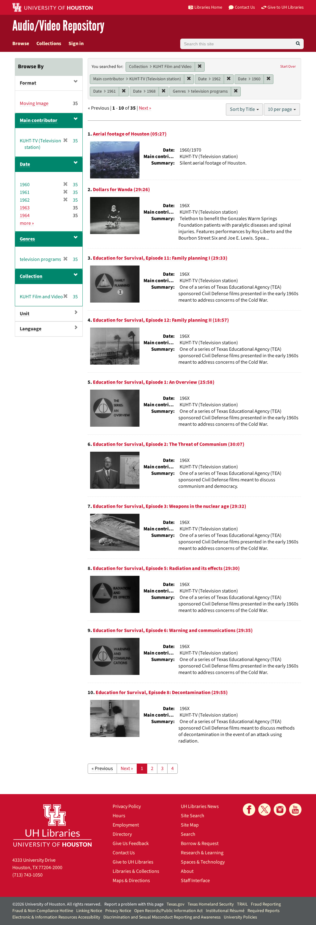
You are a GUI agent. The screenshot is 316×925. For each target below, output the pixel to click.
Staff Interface (195, 880)
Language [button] (30, 328)
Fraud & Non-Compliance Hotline (42, 911)
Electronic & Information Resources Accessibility (56, 917)
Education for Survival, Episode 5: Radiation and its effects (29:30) (166, 568)
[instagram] (280, 809)
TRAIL (242, 904)
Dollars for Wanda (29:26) (121, 189)
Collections (48, 43)
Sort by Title (243, 109)
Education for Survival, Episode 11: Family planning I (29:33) (160, 258)
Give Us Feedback (131, 843)
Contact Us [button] (245, 7)
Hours (119, 815)
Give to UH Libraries (133, 862)
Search (188, 834)
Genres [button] (27, 239)
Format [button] (28, 83)
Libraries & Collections (136, 871)
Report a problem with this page (134, 904)
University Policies (240, 917)
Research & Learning (202, 852)
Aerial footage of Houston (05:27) (130, 134)
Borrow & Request (199, 843)
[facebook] (249, 809)
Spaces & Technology (203, 862)
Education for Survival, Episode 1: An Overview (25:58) (153, 382)
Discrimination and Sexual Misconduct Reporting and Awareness (162, 917)
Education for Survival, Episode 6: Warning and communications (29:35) (173, 630)
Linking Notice (89, 911)
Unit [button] (24, 313)
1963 (25, 207)
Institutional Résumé (225, 911)
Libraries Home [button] (208, 7)
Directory (122, 834)
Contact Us (124, 852)
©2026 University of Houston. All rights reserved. (56, 904)
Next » (145, 108)
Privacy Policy (127, 806)
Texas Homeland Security (211, 904)
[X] (264, 809)
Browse (20, 43)
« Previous (102, 768)
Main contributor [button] (38, 120)
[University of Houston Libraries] (52, 825)
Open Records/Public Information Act (168, 911)
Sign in (76, 43)
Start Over (288, 66)
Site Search (192, 815)
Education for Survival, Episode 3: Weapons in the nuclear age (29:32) (169, 506)
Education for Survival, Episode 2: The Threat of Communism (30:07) (168, 444)
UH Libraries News (200, 806)
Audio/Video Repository (58, 26)
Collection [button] (31, 276)
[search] (298, 44)
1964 (25, 215)
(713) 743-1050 (27, 875)
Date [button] (25, 164)
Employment (126, 825)
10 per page (280, 109)
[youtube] (295, 809)
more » (27, 223)
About (187, 871)
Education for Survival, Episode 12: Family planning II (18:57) (161, 320)
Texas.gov (176, 904)
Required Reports (263, 911)
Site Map (190, 825)
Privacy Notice (118, 911)
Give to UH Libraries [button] (286, 7)
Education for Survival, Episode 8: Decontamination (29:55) (162, 692)
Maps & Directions (131, 880)
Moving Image (34, 103)
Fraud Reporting (266, 904)
